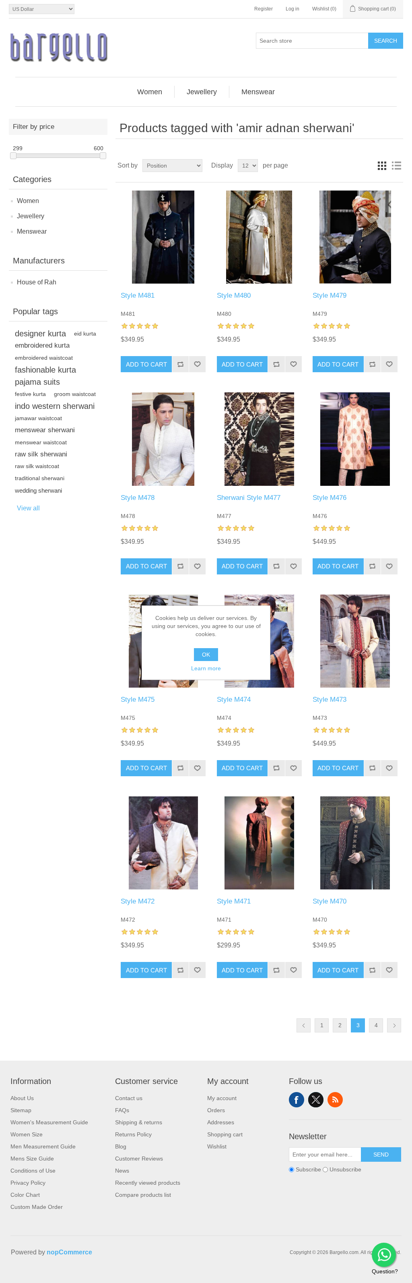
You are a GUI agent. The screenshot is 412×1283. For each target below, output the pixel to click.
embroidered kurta (42, 345)
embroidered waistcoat (44, 357)
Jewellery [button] (202, 92)
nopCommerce (69, 1252)
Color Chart (25, 1195)
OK (206, 654)
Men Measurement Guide (43, 1146)
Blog (120, 1146)
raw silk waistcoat (37, 466)
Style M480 (234, 295)
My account (222, 1098)
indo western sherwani (55, 406)
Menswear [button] (258, 92)
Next (394, 1025)
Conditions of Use (33, 1170)
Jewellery (30, 216)
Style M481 (137, 295)
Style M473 (329, 699)
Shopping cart (225, 1134)
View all (28, 508)
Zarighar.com (235, 1276)
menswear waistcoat (41, 442)
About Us (22, 1098)
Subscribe (308, 1169)
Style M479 (329, 295)
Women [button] (149, 92)
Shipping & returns (138, 1122)
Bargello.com (193, 1276)
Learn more (206, 668)
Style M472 (137, 901)
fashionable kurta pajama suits (45, 375)
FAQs (122, 1110)
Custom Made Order (36, 1207)
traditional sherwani (39, 478)
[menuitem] (150, 92)
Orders (216, 1110)
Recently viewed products (147, 1182)
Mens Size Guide (32, 1158)
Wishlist (217, 1146)
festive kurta (30, 394)
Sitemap (20, 1110)
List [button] (396, 165)
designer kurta (40, 333)
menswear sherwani (45, 430)
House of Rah (36, 282)
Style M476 (329, 498)
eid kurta (85, 333)
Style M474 (234, 699)
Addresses (220, 1122)
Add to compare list (180, 364)
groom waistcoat (75, 394)
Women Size (26, 1134)
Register (263, 9)
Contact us (128, 1098)
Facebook (296, 1099)
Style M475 (137, 699)
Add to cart (146, 364)
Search (385, 40)
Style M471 (234, 901)
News (122, 1170)
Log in (292, 9)
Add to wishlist (197, 364)
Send (381, 1154)
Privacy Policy (27, 1182)
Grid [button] (382, 165)
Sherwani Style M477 (248, 498)
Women (28, 200)
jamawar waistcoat (38, 418)
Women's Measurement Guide (49, 1122)
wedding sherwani (38, 490)
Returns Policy (133, 1134)
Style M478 (137, 498)
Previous (304, 1025)
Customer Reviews (139, 1158)
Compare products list (143, 1195)
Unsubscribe (345, 1169)
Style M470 (329, 901)
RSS (335, 1099)
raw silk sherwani (41, 454)
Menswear (32, 231)
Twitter (315, 1099)
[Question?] (384, 1255)
